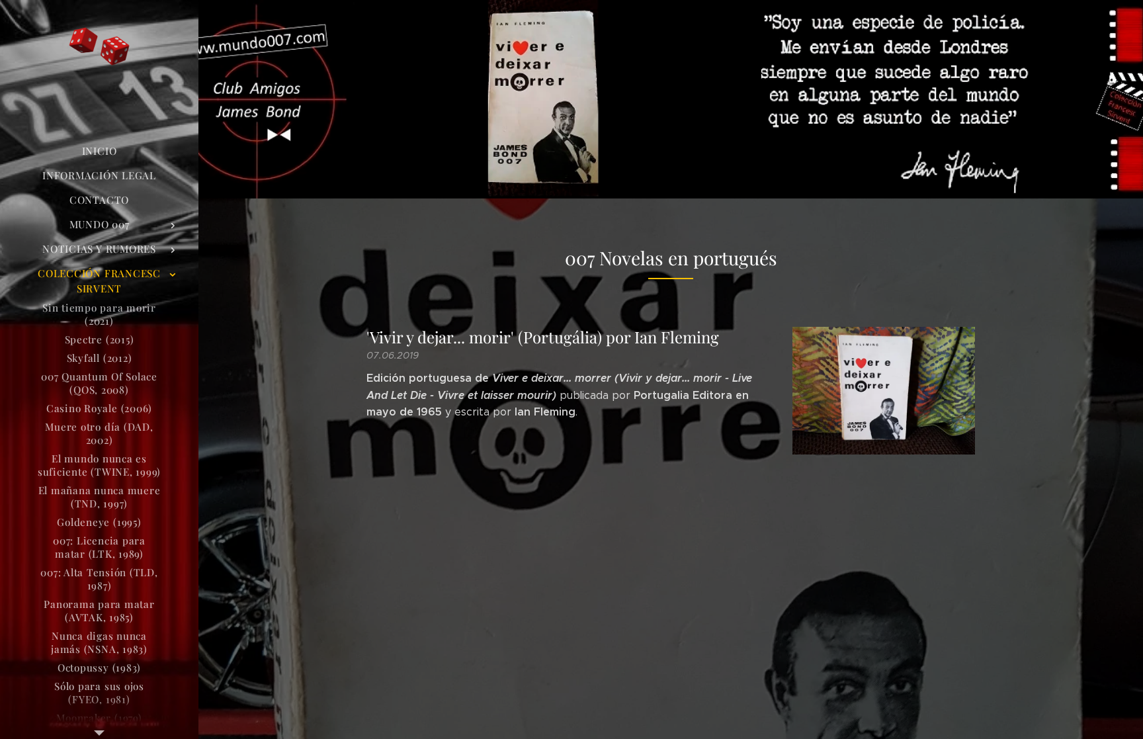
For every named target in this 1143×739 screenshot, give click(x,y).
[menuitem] (99, 151)
